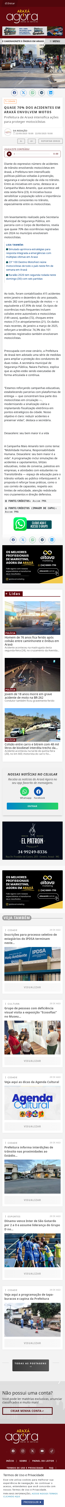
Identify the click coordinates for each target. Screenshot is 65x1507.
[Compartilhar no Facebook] (14, 93)
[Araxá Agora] (32, 16)
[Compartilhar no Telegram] (41, 93)
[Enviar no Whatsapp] (32, 93)
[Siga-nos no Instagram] (23, 1451)
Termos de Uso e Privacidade (27, 1467)
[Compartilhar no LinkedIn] (50, 93)
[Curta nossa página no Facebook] (13, 1451)
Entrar (10, 3)
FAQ (53, 1467)
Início (11, 1460)
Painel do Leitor (44, 1460)
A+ (31, 141)
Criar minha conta (26, 1411)
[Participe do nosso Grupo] (32, 525)
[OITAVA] (32, 889)
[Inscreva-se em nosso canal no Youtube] (42, 1451)
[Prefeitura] (32, 31)
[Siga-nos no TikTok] (52, 1451)
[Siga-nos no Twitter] (32, 1451)
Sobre (25, 1460)
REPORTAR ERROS (50, 141)
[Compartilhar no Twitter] (23, 93)
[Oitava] (32, 564)
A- (21, 141)
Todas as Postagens (31, 1363)
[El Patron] (32, 840)
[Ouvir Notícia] (9, 153)
